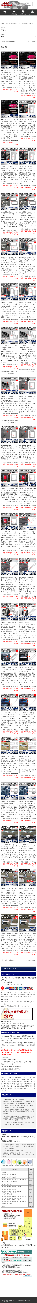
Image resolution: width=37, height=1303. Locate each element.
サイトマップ (32, 14)
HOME (4, 14)
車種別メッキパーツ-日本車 (13, 23)
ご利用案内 (14, 14)
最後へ (34, 41)
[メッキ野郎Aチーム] (6, 6)
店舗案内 (6, 1301)
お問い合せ (23, 14)
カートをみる (28, 5)
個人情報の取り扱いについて (8, 1300)
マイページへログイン (19, 5)
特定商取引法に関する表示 (24, 1300)
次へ (30, 41)
